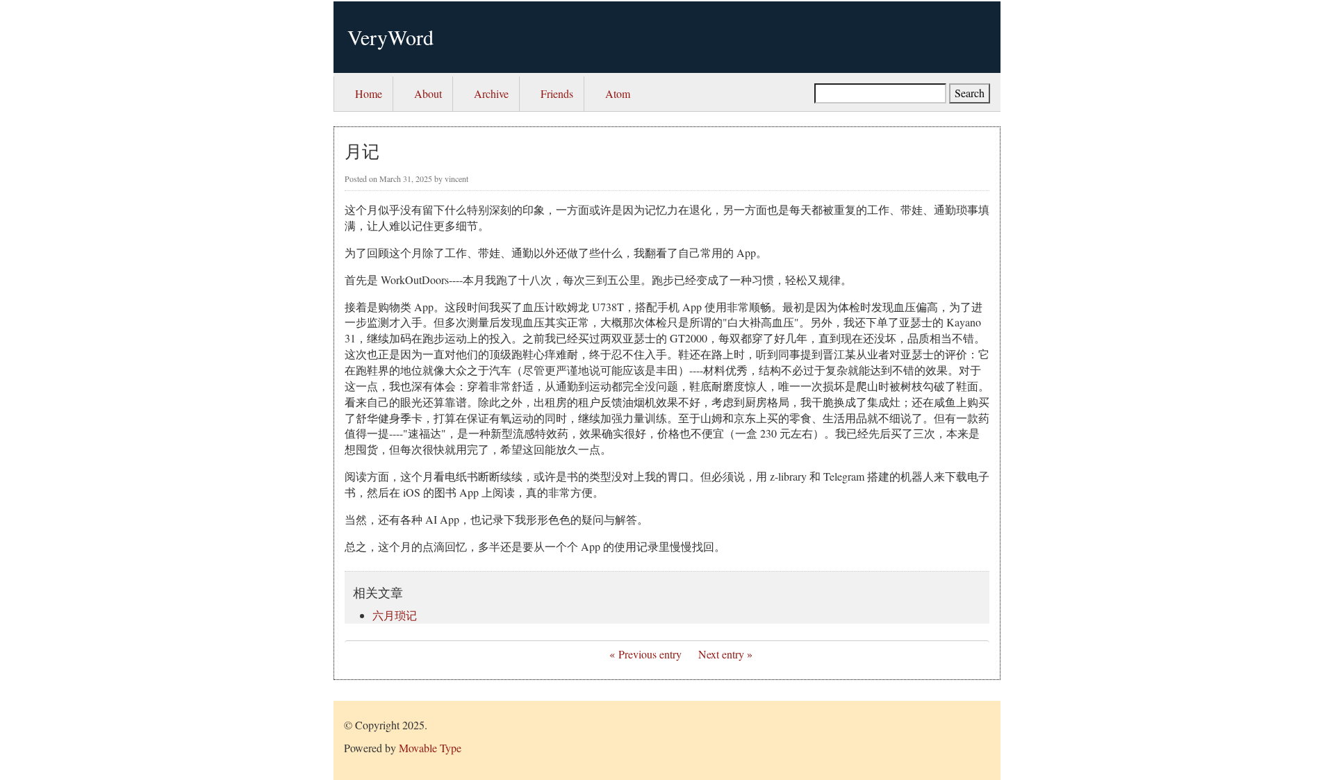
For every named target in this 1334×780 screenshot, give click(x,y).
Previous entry (650, 654)
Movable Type (430, 747)
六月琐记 (394, 615)
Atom (617, 93)
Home (368, 93)
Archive (491, 93)
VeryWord (390, 37)
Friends (557, 93)
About (428, 93)
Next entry (721, 654)
